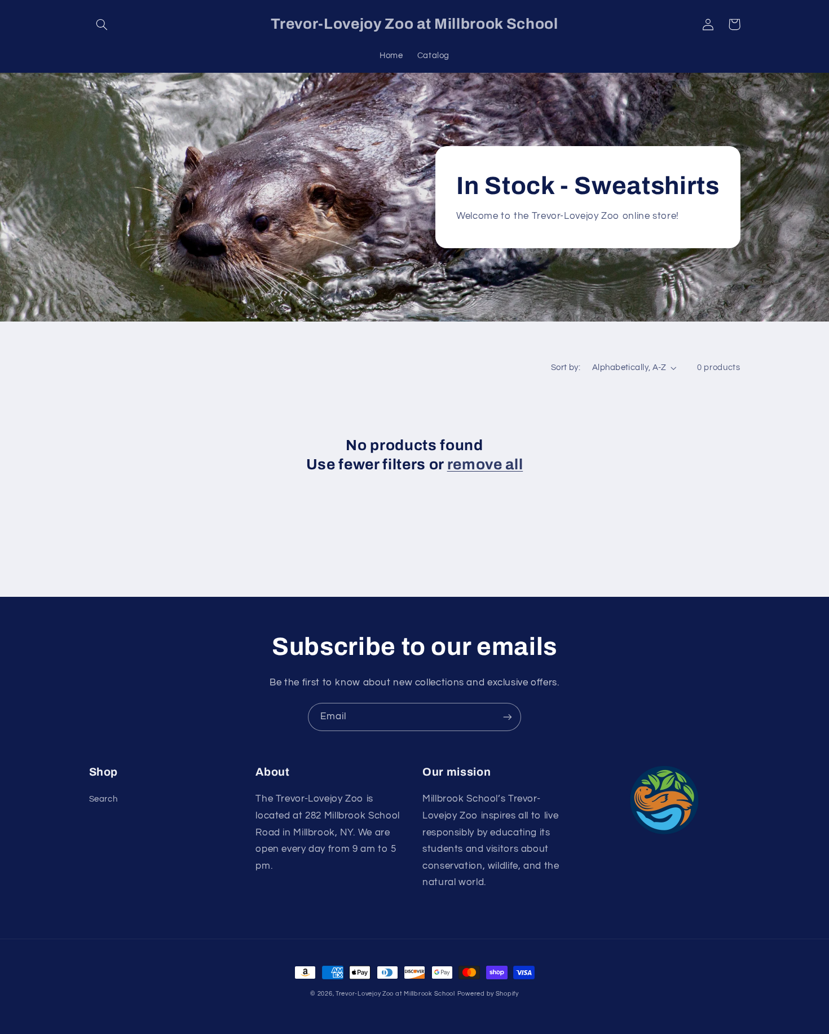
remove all (485, 464)
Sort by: (565, 367)
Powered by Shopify (488, 994)
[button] (102, 24)
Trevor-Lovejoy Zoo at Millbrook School (395, 994)
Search (103, 799)
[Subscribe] (508, 717)
